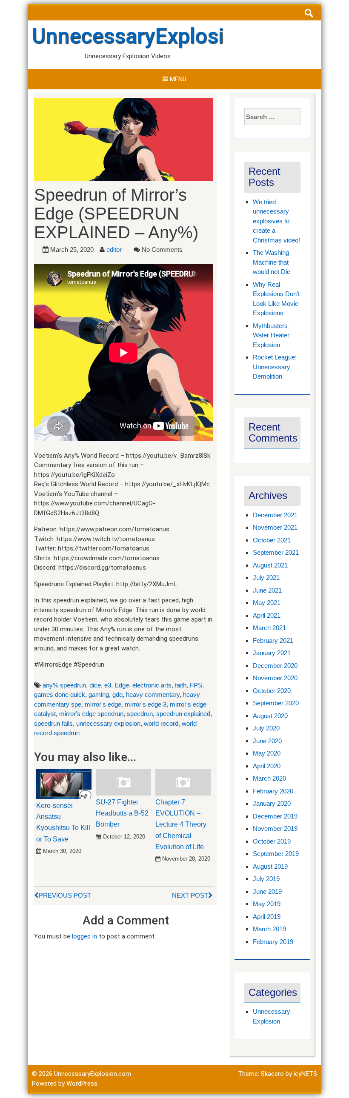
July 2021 (266, 577)
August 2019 (270, 866)
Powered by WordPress (64, 1083)
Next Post (190, 895)
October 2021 (272, 540)
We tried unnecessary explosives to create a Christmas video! (276, 221)
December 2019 (275, 816)
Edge (121, 685)
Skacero (272, 1074)
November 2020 (275, 678)
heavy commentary (153, 694)
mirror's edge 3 (145, 704)
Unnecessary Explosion (271, 1016)
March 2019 (269, 929)
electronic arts (152, 685)
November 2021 (275, 527)
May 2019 (266, 903)
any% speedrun (64, 685)
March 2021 (269, 627)
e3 (107, 685)
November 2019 (275, 828)
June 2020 (267, 740)
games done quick (59, 694)
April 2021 (266, 615)
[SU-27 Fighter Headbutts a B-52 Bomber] (123, 782)
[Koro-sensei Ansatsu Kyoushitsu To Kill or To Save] (64, 783)
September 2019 (276, 853)
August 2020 (270, 715)
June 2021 (267, 590)
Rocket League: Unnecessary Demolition (275, 367)
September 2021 (276, 552)
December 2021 (275, 515)
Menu (177, 79)
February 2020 (273, 791)
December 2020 (275, 665)
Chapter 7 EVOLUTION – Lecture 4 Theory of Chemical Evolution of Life (180, 825)
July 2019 (266, 878)
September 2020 (276, 703)
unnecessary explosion (108, 723)
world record (161, 723)
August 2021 (270, 565)
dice (95, 685)
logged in (84, 936)
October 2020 (272, 690)
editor (114, 249)
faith (180, 685)
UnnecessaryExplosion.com (164, 36)
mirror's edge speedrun (91, 713)
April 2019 (266, 916)
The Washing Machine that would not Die (271, 262)
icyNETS (305, 1074)
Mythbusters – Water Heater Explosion (273, 335)
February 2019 (273, 941)
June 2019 (267, 891)
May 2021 (266, 602)
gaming (99, 694)
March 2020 (269, 778)
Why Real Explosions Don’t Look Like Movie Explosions (276, 299)
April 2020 (266, 766)
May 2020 (266, 753)
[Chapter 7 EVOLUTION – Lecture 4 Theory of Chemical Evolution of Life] (183, 782)
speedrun (140, 713)
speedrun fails (53, 723)
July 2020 (266, 728)
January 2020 (272, 803)
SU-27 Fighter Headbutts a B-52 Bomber (122, 813)
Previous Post (65, 895)
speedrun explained (183, 713)
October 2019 (272, 841)
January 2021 (272, 652)
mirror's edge (103, 704)
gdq (117, 694)
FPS (196, 685)
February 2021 (273, 640)
